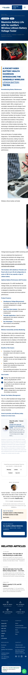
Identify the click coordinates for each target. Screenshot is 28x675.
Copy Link (17, 472)
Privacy (3, 647)
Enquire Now (15, 7)
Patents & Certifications (21, 627)
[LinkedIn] (21, 656)
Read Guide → (6, 517)
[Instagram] (19, 656)
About (16, 623)
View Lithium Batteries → (11, 533)
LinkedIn (16, 469)
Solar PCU (3, 631)
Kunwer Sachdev (19, 625)
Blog (6, 14)
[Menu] (24, 7)
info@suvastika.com (20, 647)
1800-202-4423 (19, 645)
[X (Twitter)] (25, 656)
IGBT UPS (3, 628)
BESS (2, 636)
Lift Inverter (4, 638)
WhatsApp (9, 469)
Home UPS (3, 623)
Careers (17, 632)
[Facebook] (16, 656)
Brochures (3, 645)
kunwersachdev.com (18, 501)
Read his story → (19, 498)
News (16, 629)
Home (2, 14)
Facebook (10, 472)
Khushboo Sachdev (10, 673)
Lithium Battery (11, 82)
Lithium (3, 633)
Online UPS (4, 626)
